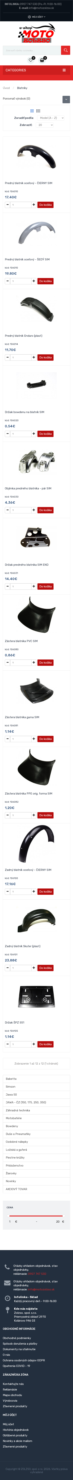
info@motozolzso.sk (41, 8)
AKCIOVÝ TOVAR (16, 1189)
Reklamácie (10, 1389)
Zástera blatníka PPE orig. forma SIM (28, 793)
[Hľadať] (65, 50)
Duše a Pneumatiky (18, 1134)
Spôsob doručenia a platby (20, 1343)
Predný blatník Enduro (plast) (23, 335)
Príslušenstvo (14, 1165)
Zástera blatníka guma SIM (22, 717)
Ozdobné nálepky (17, 1141)
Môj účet (38, 17)
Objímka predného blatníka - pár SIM (28, 488)
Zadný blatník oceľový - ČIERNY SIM (28, 870)
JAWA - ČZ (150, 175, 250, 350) (26, 1102)
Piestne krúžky (15, 1157)
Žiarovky (11, 1173)
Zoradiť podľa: (24, 118)
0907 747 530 (28, 4)
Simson (10, 1086)
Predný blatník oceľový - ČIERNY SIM (28, 183)
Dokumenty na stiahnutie (19, 1349)
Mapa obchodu (12, 1395)
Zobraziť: (26, 125)
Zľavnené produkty (15, 1406)
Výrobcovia (10, 1400)
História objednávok (16, 1430)
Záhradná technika (18, 1110)
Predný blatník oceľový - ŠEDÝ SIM (27, 259)
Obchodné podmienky (17, 1338)
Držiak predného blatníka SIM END (26, 564)
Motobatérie (14, 1118)
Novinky (11, 1181)
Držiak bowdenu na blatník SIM (24, 412)
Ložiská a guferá (16, 1149)
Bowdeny (12, 1126)
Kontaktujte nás (13, 1384)
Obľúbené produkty (15, 1435)
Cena (10, 1207)
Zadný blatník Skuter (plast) (22, 946)
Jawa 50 (11, 1094)
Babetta (11, 1079)
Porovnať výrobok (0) (16, 98)
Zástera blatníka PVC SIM (21, 641)
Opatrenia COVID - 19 (16, 1366)
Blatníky (22, 88)
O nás (6, 1354)
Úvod (6, 88)
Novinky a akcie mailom (17, 1441)
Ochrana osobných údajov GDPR (24, 1360)
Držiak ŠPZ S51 (14, 1022)
